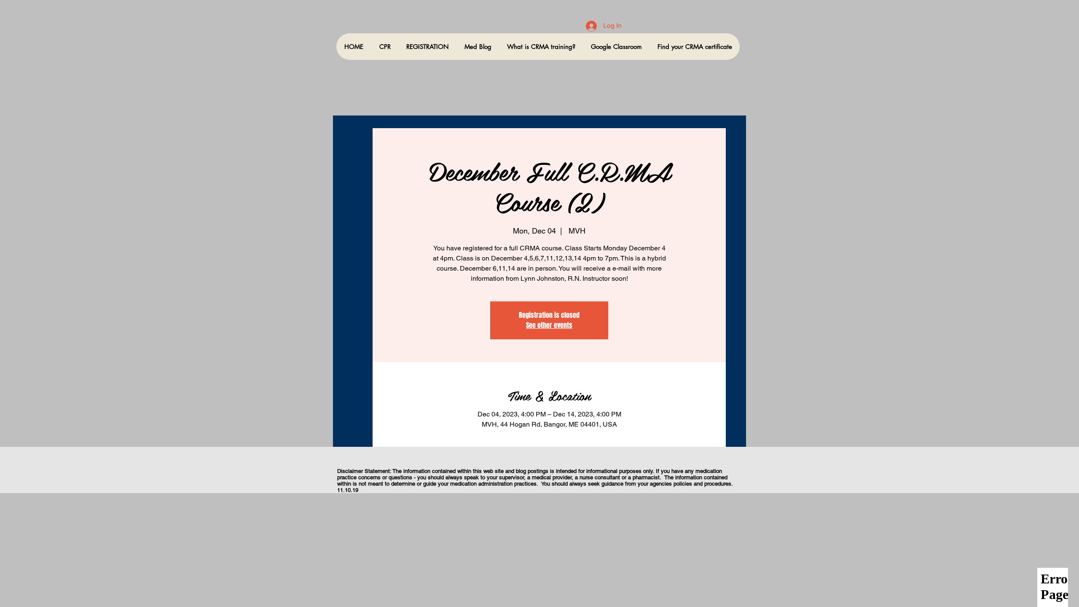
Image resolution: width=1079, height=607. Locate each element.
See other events (549, 325)
